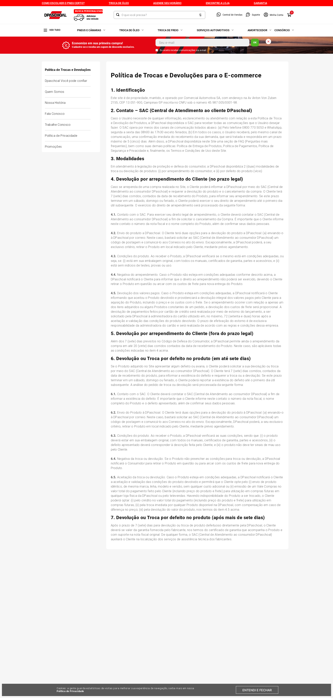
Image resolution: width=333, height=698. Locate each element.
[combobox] (159, 15)
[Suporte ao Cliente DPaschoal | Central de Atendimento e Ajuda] (248, 15)
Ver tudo (54, 30)
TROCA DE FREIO (168, 30)
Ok (254, 42)
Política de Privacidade (70, 691)
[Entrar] (273, 15)
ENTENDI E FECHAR (257, 690)
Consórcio (282, 30)
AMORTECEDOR (257, 30)
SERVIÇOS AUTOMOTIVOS (213, 30)
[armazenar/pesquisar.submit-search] (118, 14)
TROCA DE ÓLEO (129, 30)
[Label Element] (159, 15)
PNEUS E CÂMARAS (89, 30)
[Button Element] (200, 15)
